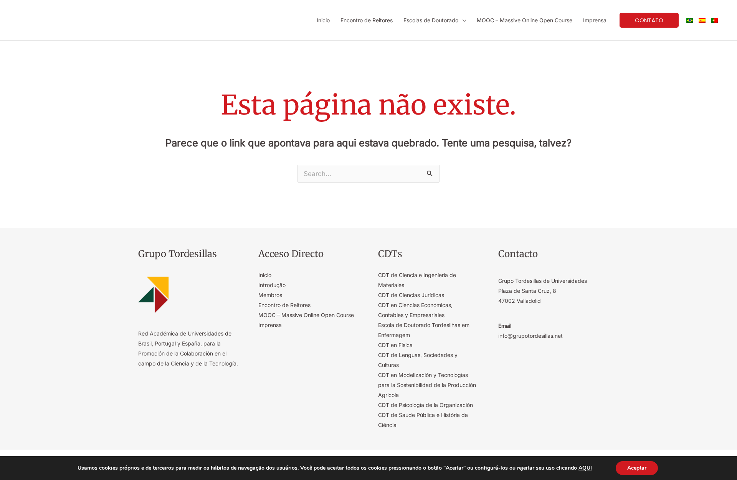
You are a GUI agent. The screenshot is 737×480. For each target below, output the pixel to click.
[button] (462, 20)
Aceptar (636, 468)
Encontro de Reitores (284, 305)
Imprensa (270, 325)
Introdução (272, 285)
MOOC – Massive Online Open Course (306, 315)
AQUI (585, 468)
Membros (270, 295)
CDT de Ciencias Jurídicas (411, 295)
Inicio (264, 275)
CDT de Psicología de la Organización (425, 405)
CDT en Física (395, 345)
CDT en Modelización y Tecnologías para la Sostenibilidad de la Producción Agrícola (427, 385)
